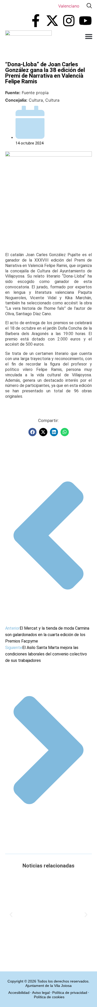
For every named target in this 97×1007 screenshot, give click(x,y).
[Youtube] (85, 20)
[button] (88, 36)
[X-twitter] (52, 20)
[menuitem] (69, 6)
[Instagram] (68, 20)
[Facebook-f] (35, 20)
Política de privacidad (69, 992)
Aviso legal (41, 992)
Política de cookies (49, 997)
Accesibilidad (18, 992)
